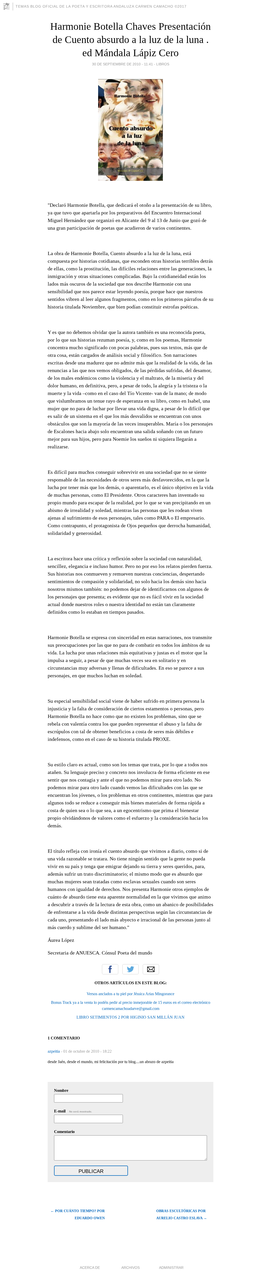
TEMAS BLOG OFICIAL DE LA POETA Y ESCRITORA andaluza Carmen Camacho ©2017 (101, 6)
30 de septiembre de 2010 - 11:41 (122, 64)
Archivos (130, 1268)
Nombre (61, 1090)
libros (162, 64)
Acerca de (90, 1268)
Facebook (110, 969)
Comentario (64, 1131)
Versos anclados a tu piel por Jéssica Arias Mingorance (130, 994)
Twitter (130, 969)
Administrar (171, 1268)
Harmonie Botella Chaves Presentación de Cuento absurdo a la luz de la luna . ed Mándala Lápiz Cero (130, 39)
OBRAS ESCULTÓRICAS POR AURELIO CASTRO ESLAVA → (181, 1214)
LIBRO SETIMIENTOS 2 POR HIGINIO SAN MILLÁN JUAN (130, 1017)
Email (151, 969)
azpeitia (54, 1051)
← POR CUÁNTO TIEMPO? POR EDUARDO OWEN (77, 1214)
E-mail (73, 1111)
